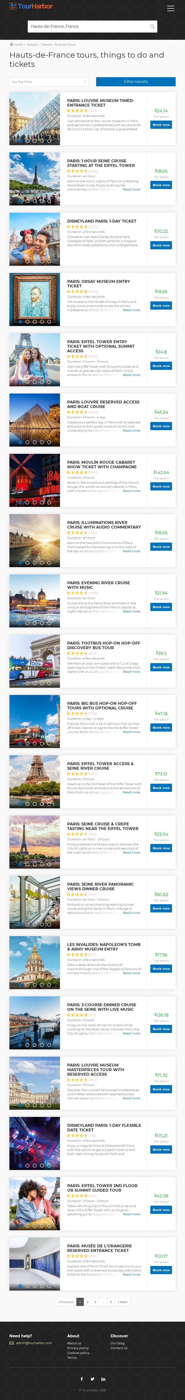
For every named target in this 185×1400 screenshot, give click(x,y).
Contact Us (119, 1348)
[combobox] (92, 26)
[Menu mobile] (170, 9)
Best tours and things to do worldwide (31, 6)
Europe (31, 44)
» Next (122, 1302)
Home (18, 44)
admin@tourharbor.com (34, 1343)
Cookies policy (78, 1353)
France (45, 44)
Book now (161, 125)
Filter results (136, 81)
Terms (72, 1357)
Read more (131, 189)
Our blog (118, 1343)
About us (74, 1343)
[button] (20, 141)
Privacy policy (78, 1348)
